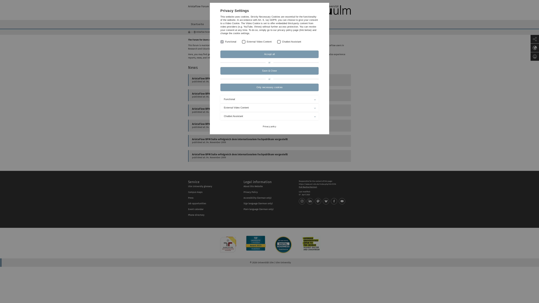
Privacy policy (269, 126)
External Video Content (259, 41)
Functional (230, 41)
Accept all (269, 54)
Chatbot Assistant (291, 41)
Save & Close (269, 70)
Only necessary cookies (269, 87)
